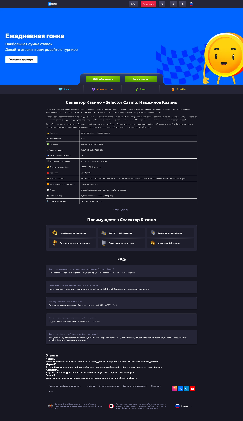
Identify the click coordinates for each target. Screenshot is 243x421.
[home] (53, 4)
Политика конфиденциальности (65, 386)
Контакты (90, 386)
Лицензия (156, 386)
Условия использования (135, 386)
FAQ (51, 391)
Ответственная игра (109, 386)
